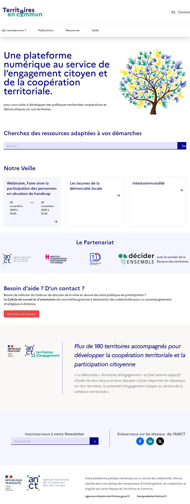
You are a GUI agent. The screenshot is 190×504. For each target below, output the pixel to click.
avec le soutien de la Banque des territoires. (173, 259)
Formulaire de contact (21, 314)
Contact (184, 12)
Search (184, 145)
